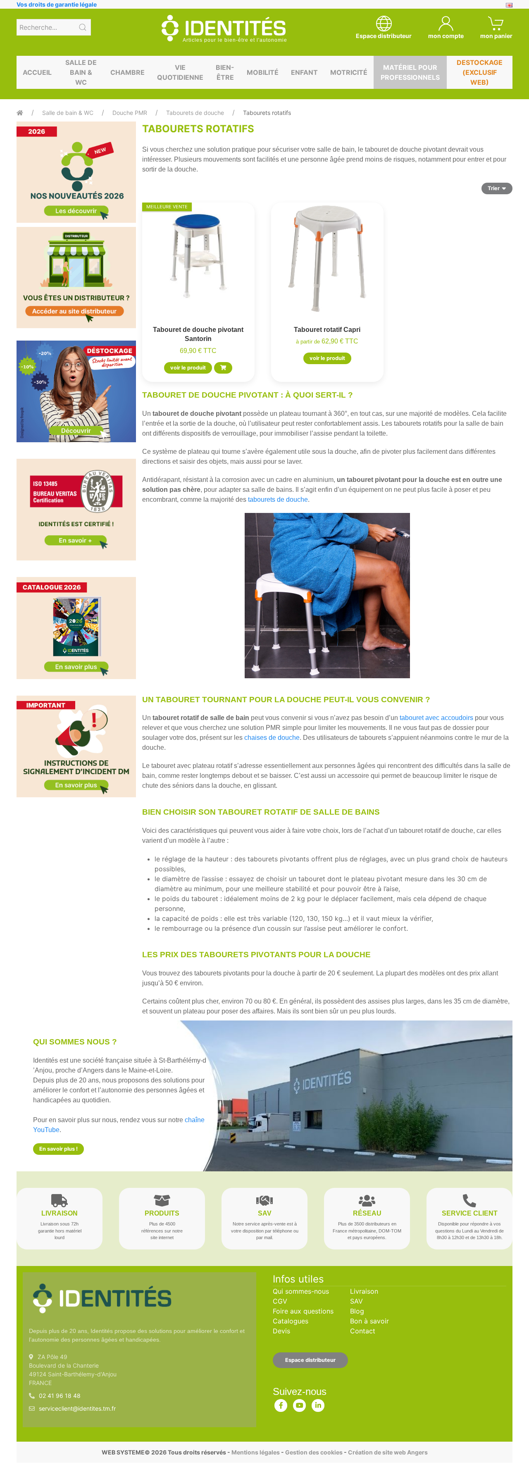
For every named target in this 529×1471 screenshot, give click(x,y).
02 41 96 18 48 (60, 1395)
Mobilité (263, 72)
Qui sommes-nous (301, 1291)
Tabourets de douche (195, 112)
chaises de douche (272, 737)
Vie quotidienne (180, 72)
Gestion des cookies (314, 1452)
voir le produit (188, 368)
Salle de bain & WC (81, 72)
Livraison (364, 1291)
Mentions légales (255, 1452)
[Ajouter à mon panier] (223, 368)
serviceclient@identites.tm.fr (77, 1408)
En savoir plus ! (58, 1149)
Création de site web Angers (388, 1452)
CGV (280, 1301)
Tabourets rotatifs (267, 112)
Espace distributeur (310, 1360)
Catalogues (290, 1321)
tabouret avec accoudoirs (436, 717)
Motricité (348, 72)
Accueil (37, 72)
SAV (356, 1301)
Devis (281, 1331)
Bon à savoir (369, 1321)
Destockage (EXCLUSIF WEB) (480, 72)
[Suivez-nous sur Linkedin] (318, 1403)
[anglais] (509, 4)
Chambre (127, 72)
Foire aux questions (303, 1311)
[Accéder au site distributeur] (76, 277)
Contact (362, 1331)
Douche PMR (129, 112)
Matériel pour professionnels (410, 72)
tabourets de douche (278, 499)
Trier (494, 188)
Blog (357, 1311)
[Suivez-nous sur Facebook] (281, 1403)
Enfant (304, 72)
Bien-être (225, 72)
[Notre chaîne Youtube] (299, 1403)
